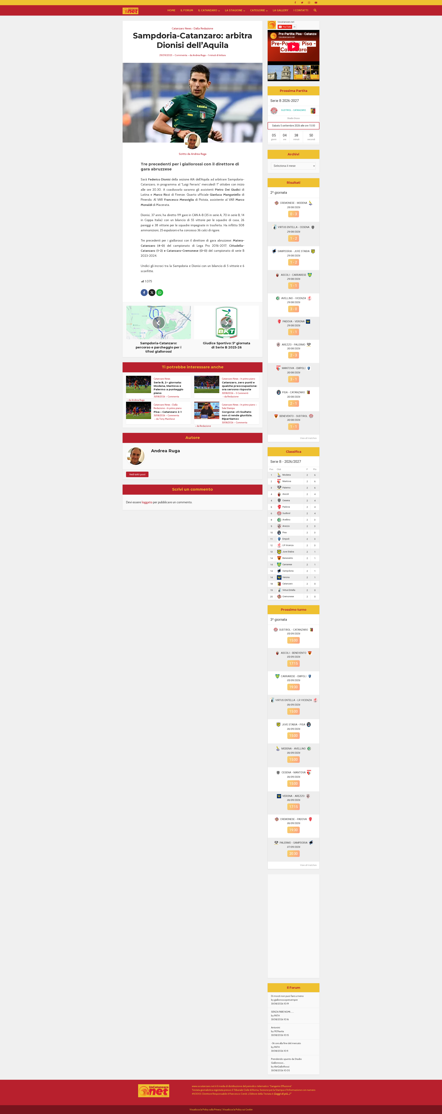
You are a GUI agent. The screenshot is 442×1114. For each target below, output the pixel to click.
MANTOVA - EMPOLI (293, 368)
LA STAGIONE (233, 10)
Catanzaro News (181, 28)
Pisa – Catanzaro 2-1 (168, 411)
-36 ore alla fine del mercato (286, 1043)
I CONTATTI (301, 10)
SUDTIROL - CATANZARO (293, 110)
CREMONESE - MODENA (293, 202)
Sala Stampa (228, 408)
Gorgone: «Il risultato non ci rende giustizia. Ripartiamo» (237, 415)
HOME (171, 10)
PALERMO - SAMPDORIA (294, 842)
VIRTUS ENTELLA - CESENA (293, 227)
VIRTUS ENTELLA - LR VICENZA (293, 700)
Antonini (275, 1027)
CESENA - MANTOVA (294, 772)
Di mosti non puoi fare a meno (287, 996)
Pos (271, 469)
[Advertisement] (293, 926)
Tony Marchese (167, 418)
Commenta (181, 55)
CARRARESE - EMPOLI (293, 676)
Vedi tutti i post (137, 474)
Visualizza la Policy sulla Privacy (205, 1109)
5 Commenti (242, 393)
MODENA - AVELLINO (293, 748)
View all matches (308, 438)
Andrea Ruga (199, 55)
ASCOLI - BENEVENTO (293, 652)
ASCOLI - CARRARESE (293, 274)
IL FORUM (187, 10)
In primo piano (248, 378)
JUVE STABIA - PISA (293, 724)
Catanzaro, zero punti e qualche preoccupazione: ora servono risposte (239, 386)
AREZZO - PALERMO (293, 344)
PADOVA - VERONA (294, 321)
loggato (147, 502)
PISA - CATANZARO (293, 392)
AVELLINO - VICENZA (293, 298)
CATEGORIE (257, 10)
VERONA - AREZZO (293, 796)
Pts (314, 469)
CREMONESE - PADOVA (293, 819)
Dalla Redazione (203, 28)
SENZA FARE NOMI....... (282, 1011)
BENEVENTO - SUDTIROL (294, 416)
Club (279, 469)
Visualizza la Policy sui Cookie (238, 1109)
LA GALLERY (280, 10)
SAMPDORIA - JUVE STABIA (294, 251)
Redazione (233, 396)
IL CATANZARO (207, 10)
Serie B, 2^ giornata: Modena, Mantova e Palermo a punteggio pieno (168, 388)
